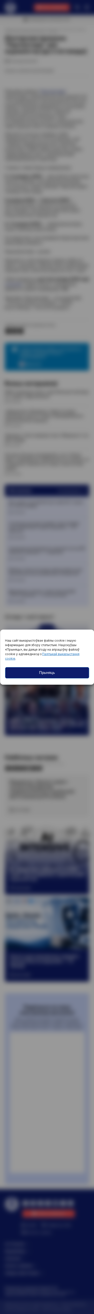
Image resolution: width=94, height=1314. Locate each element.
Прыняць (47, 672)
